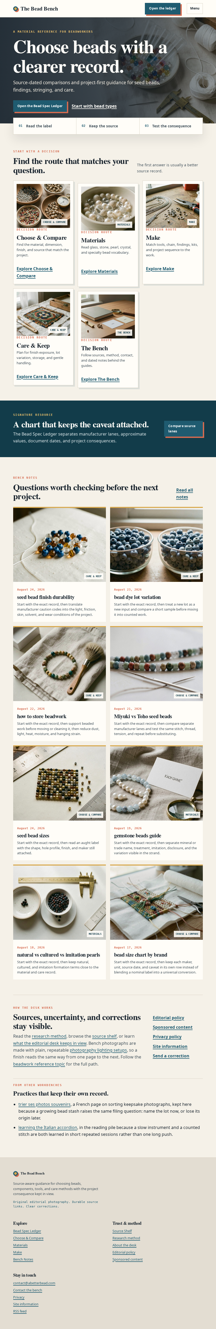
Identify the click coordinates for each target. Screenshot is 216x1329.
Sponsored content (173, 1027)
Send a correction (171, 1056)
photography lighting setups (98, 1050)
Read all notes (184, 493)
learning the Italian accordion (47, 1127)
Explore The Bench (100, 379)
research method (49, 1036)
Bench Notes (23, 1259)
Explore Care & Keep (37, 376)
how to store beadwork (41, 716)
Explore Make (160, 269)
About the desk (124, 1245)
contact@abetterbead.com (34, 1283)
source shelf (104, 1036)
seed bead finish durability (46, 597)
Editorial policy (168, 1018)
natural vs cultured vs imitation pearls (58, 954)
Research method (126, 1238)
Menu (194, 8)
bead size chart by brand (140, 954)
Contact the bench (27, 1290)
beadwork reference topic (39, 1064)
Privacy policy (167, 1037)
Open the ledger (162, 8)
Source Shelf (122, 1230)
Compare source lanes (181, 428)
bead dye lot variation (137, 597)
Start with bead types (94, 106)
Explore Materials (99, 271)
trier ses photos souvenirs (44, 1104)
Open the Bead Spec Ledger (40, 106)
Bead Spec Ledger (27, 1230)
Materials (20, 1245)
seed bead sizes (33, 835)
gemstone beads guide (137, 835)
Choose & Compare (28, 1238)
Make (17, 1252)
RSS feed (20, 1311)
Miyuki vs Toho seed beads (143, 716)
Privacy (18, 1297)
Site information (170, 1046)
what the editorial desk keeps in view (49, 1043)
